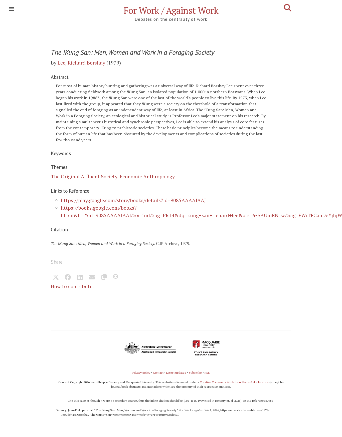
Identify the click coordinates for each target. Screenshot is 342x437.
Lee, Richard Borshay (81, 62)
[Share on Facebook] (68, 278)
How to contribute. (72, 286)
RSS (207, 372)
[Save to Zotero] (116, 278)
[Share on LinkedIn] (80, 278)
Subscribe (195, 372)
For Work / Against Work (171, 10)
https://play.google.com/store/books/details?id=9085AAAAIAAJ (133, 200)
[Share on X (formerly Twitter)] (56, 278)
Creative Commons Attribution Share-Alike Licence (234, 382)
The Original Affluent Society (84, 176)
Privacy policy (141, 372)
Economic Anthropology (147, 176)
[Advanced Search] (287, 8)
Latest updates (176, 372)
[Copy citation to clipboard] (104, 278)
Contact (158, 372)
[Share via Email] (92, 278)
